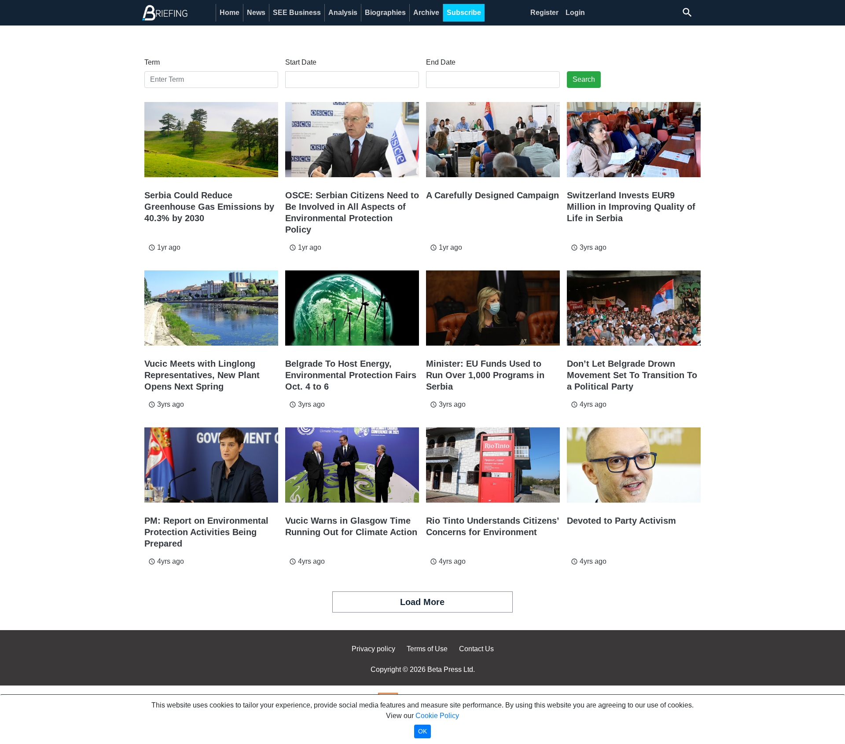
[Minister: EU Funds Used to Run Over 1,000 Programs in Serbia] (493, 308)
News (256, 12)
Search (584, 79)
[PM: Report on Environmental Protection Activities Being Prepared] (211, 465)
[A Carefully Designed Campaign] (493, 139)
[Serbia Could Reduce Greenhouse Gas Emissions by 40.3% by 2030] (211, 139)
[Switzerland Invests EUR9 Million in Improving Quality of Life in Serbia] (634, 139)
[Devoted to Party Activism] (634, 465)
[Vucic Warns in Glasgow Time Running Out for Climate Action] (352, 465)
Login (575, 12)
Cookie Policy (437, 715)
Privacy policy (373, 649)
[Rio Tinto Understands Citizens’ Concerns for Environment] (493, 465)
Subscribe (464, 12)
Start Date (300, 62)
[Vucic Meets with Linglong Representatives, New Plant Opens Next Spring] (211, 308)
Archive (426, 12)
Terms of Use (427, 649)
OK (422, 731)
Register (544, 12)
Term (152, 62)
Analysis (342, 12)
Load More (422, 602)
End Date (441, 62)
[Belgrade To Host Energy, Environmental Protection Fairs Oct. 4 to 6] (352, 308)
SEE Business (297, 12)
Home (229, 12)
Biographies (385, 12)
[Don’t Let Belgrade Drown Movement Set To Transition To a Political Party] (634, 308)
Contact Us (476, 649)
